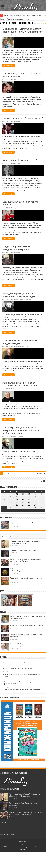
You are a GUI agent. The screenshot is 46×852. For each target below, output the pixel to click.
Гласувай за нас (23, 842)
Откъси (25, 35)
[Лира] (24, 5)
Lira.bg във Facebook (7, 834)
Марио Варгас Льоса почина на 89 (19, 160)
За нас (2, 827)
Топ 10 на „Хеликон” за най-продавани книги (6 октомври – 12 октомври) (26, 795)
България (20, 35)
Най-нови (5, 537)
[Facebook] (24, 844)
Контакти (3, 831)
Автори (15, 35)
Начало (2, 19)
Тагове (12, 537)
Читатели (28, 299)
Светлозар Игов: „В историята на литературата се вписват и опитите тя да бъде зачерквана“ (22, 430)
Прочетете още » (8, 65)
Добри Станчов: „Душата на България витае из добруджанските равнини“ (26, 813)
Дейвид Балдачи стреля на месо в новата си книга (27, 625)
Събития (25, 346)
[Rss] (22, 844)
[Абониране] (45, 23)
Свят (14, 79)
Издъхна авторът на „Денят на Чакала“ (22, 118)
